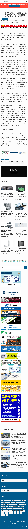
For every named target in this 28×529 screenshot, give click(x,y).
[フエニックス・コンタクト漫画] (5, 261)
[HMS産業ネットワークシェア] (22, 153)
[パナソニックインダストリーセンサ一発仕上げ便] (11, 287)
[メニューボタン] (26, 1)
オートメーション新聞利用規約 (14, 520)
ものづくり (9, 500)
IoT (4, 500)
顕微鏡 (17, 22)
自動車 (3, 512)
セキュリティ (15, 502)
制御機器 (14, 506)
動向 (2, 508)
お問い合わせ (14, 523)
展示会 (13, 508)
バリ (15, 504)
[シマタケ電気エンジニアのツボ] (11, 391)
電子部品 (3, 514)
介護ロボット (16, 20)
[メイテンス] (11, 345)
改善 (2, 510)
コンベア (4, 20)
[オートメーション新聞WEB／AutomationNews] (4, 1)
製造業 (7, 512)
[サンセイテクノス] (11, 330)
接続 (19, 508)
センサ (20, 502)
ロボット (11, 20)
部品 (21, 512)
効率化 (3, 22)
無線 (15, 510)
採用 (16, 508)
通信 (14, 22)
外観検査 (6, 22)
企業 (20, 20)
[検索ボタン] (23, 1)
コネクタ (23, 500)
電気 (7, 514)
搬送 (23, 508)
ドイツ (12, 504)
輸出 (15, 512)
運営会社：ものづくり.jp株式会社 (9, 521)
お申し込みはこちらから (14, 6)
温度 (12, 510)
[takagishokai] (11, 316)
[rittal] (11, 302)
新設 (12, 22)
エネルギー (14, 500)
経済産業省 (22, 510)
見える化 (11, 512)
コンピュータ (4, 502)
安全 (9, 22)
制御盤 (23, 20)
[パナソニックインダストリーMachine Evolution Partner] (14, 153)
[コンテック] (5, 154)
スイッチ (9, 502)
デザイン (3, 504)
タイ (23, 502)
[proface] (11, 352)
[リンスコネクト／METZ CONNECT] (11, 323)
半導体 (6, 508)
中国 (7, 506)
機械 (5, 510)
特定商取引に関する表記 (20, 521)
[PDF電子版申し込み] (14, 27)
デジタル (8, 20)
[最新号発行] (11, 421)
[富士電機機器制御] (11, 309)
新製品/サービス (5, 18)
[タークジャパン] (11, 384)
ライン (19, 504)
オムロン (19, 500)
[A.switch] (11, 359)
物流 (18, 510)
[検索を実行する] (25, 267)
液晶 (8, 510)
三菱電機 (3, 506)
